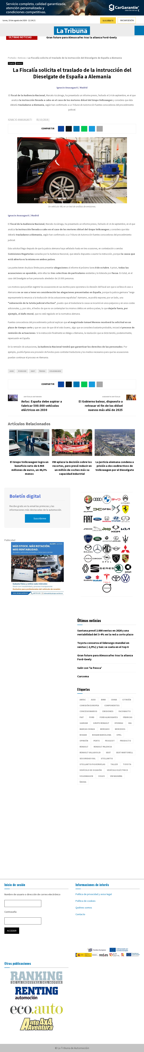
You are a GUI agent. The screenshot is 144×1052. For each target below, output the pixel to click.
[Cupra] (88, 512)
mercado (105, 729)
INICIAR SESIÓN (127, 20)
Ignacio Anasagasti (20, 119)
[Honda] (106, 522)
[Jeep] (106, 532)
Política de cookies (86, 900)
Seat (33, 371)
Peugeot (110, 740)
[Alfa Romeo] (88, 503)
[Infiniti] (125, 522)
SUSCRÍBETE (108, 20)
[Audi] (97, 503)
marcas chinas (87, 729)
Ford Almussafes (109, 717)
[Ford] (97, 522)
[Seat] (94, 572)
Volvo (101, 776)
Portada (12, 57)
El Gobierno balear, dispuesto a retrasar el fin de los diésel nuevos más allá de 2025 (101, 405)
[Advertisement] (72, 830)
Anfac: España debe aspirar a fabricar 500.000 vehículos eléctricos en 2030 (41, 405)
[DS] (116, 512)
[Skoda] (118, 572)
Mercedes (120, 729)
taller (114, 764)
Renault (84, 746)
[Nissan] (88, 562)
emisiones (107, 711)
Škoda (42, 371)
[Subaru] (88, 581)
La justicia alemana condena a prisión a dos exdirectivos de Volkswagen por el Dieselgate (115, 466)
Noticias (22, 57)
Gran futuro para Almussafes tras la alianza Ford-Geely (81, 37)
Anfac (83, 699)
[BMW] (106, 503)
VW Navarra (116, 776)
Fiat (82, 717)
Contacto (80, 914)
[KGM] (115, 532)
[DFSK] (106, 512)
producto (125, 740)
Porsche (22, 371)
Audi (12, 371)
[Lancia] (88, 542)
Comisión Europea (89, 705)
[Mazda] (88, 552)
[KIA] (125, 532)
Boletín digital (25, 496)
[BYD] (116, 503)
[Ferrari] (125, 512)
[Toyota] (116, 581)
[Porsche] (125, 562)
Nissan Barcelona (101, 735)
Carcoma (83, 676)
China (114, 699)
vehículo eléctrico (117, 770)
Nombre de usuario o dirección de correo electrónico (32, 894)
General (19, 63)
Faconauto (125, 711)
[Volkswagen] (125, 581)
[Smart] (128, 572)
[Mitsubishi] (125, 552)
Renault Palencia (103, 746)
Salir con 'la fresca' (89, 668)
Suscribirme (40, 518)
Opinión (84, 740)
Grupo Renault (101, 723)
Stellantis (107, 758)
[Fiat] (88, 522)
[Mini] (116, 552)
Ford (91, 717)
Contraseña (10, 911)
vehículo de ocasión (91, 770)
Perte (96, 740)
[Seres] (107, 572)
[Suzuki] (97, 581)
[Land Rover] (97, 542)
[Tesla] (106, 581)
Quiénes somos (84, 907)
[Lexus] (116, 542)
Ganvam (84, 723)
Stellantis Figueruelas (92, 764)
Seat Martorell (124, 752)
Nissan (83, 735)
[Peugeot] (116, 562)
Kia (130, 723)
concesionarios (88, 711)
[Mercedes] (97, 552)
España (11, 63)
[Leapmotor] (106, 542)
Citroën (126, 699)
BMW (103, 699)
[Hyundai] (116, 522)
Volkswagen (55, 371)
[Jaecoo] (87, 532)
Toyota (127, 764)
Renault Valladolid (90, 752)
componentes (111, 705)
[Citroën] (125, 503)
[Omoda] (97, 562)
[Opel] (106, 562)
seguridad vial (88, 758)
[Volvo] (106, 591)
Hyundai (118, 723)
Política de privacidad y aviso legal (94, 894)
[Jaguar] (97, 532)
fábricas (127, 717)
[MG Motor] (106, 552)
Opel (119, 735)
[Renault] (85, 572)
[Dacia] (97, 512)
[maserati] (125, 542)
